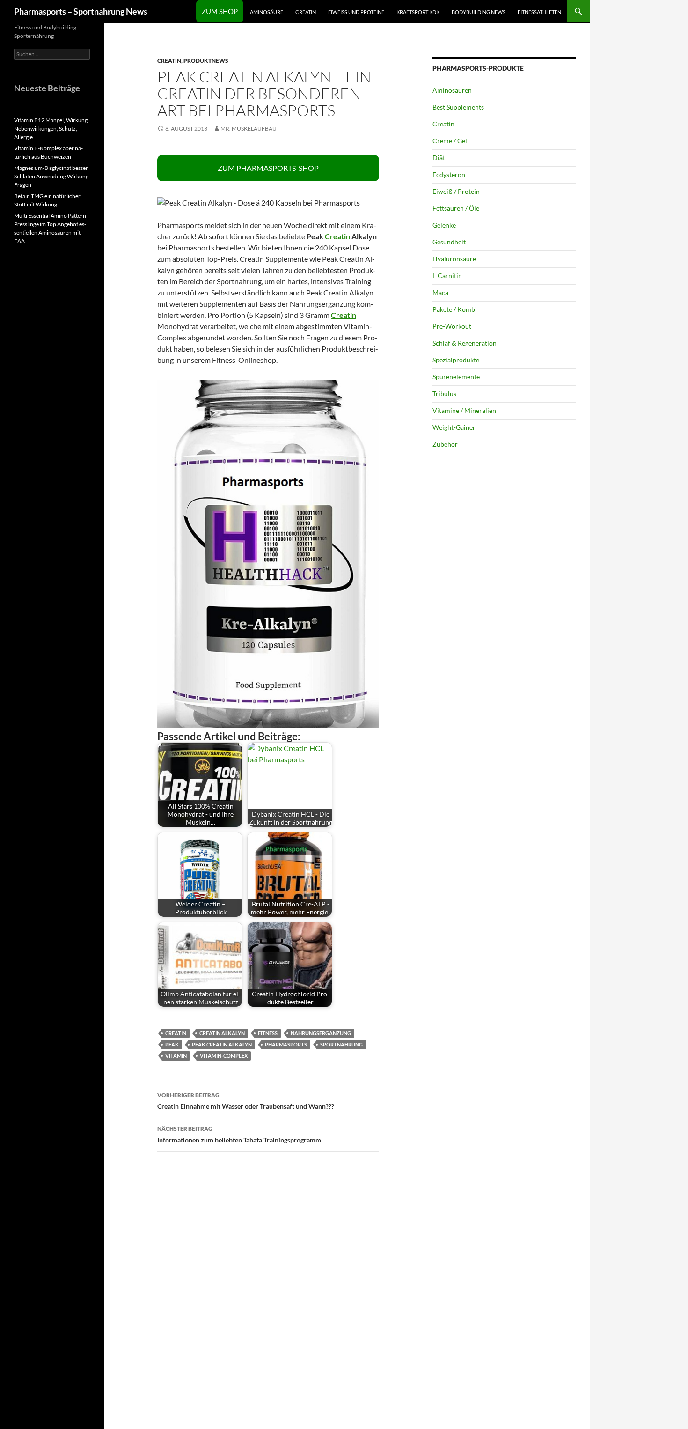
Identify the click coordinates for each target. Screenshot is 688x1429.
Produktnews (205, 60)
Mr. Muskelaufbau (248, 128)
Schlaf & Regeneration (464, 343)
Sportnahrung (341, 1044)
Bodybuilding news (478, 12)
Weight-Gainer (454, 427)
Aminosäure (266, 12)
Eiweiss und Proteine (356, 12)
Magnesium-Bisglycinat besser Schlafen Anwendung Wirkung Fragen (51, 176)
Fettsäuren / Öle (455, 208)
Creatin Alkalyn (222, 1033)
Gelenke (444, 225)
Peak (172, 1044)
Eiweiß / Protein (456, 191)
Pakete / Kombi (454, 309)
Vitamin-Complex (224, 1056)
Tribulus (444, 394)
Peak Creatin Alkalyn (222, 1044)
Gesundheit (449, 242)
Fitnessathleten (539, 12)
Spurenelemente (456, 377)
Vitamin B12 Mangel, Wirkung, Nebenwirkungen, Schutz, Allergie (51, 128)
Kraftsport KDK (417, 12)
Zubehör (445, 444)
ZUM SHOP (220, 11)
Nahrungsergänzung (321, 1033)
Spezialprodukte (455, 360)
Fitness (268, 1033)
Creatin (305, 12)
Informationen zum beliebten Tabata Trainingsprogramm (239, 1134)
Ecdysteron (448, 174)
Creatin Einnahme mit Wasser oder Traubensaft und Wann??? (245, 1100)
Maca (440, 292)
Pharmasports (286, 1044)
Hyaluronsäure (454, 259)
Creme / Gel (449, 141)
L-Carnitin (447, 276)
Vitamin (176, 1056)
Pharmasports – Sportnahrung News (80, 11)
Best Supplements (458, 107)
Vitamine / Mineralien (464, 410)
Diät (438, 158)
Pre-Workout (451, 326)
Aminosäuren (452, 90)
